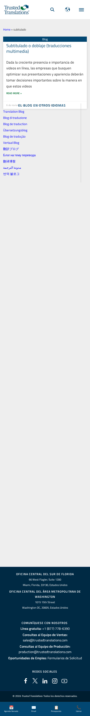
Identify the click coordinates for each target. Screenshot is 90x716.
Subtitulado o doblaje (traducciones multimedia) (38, 48)
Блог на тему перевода (19, 155)
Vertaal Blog (11, 142)
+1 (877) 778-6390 (56, 628)
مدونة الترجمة (12, 167)
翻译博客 (9, 161)
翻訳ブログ (11, 148)
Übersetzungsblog (15, 130)
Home (6, 29)
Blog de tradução (14, 136)
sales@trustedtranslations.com (45, 640)
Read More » (14, 93)
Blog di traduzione (15, 117)
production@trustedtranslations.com (45, 651)
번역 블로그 (11, 173)
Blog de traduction (15, 124)
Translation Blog (13, 111)
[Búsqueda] (52, 9)
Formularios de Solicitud (65, 658)
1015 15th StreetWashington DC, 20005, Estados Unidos (45, 605)
